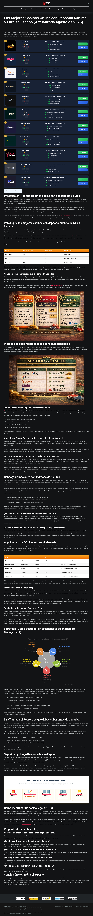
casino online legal (26, 824)
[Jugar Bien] (46, 898)
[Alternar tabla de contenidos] (18, 191)
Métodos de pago (72, 9)
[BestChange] (72, 898)
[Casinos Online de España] (46, 3)
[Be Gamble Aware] (20, 898)
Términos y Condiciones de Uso (82, 906)
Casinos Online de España (20, 906)
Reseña (83, 47)
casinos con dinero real (67, 215)
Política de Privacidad (69, 906)
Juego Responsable (59, 906)
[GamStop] (59, 898)
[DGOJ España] (33, 898)
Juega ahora (83, 44)
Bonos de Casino (49, 9)
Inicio (17, 9)
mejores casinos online (72, 236)
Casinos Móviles (39, 9)
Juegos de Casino (61, 9)
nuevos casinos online (56, 285)
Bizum (5, 411)
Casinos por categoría (26, 9)
